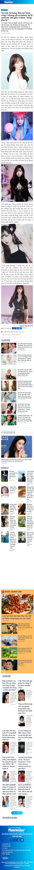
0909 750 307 (6, 854)
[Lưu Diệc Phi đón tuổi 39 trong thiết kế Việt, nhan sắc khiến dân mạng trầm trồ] (5, 747)
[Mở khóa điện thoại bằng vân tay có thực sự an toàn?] (22, 509)
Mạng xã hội (4, 10)
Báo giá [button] (5, 858)
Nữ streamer (21, 332)
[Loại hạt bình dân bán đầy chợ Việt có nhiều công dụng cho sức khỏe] (17, 604)
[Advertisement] (17, 570)
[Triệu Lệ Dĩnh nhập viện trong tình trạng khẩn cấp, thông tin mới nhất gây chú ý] (21, 720)
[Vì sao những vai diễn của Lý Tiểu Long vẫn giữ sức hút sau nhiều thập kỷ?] (21, 747)
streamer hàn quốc (16, 334)
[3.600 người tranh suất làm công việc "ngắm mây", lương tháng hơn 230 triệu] (22, 476)
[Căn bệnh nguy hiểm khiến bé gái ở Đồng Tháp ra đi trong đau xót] (9, 633)
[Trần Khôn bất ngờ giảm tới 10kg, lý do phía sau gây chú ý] (9, 669)
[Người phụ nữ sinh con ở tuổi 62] (5, 491)
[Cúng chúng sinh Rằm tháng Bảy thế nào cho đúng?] (5, 509)
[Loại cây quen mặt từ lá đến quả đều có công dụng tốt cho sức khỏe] (9, 657)
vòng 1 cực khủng (6, 334)
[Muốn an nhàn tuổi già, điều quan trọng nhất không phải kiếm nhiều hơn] (22, 521)
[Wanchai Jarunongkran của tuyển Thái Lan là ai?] (4, 476)
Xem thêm (17, 813)
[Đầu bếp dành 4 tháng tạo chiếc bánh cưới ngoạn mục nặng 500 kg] (5, 521)
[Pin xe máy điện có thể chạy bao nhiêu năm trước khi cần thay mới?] (22, 537)
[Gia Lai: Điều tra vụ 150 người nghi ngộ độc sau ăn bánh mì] (9, 645)
